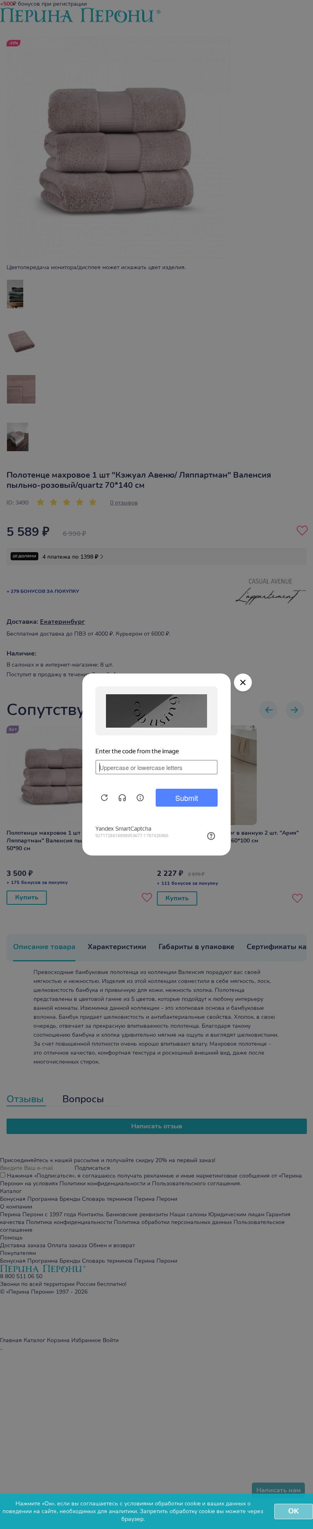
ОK (293, 1511)
